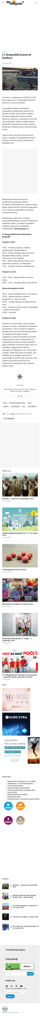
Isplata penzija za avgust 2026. (18, 788)
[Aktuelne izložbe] (20, 820)
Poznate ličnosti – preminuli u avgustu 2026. (23, 799)
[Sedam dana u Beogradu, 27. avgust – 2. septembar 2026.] (20, 624)
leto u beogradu (15, 406)
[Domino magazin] (27, 966)
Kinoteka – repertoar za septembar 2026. (24, 886)
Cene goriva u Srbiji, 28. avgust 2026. (25, 917)
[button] (3, 3)
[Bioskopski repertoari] (8, 806)
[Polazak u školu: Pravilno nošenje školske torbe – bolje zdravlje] (5, 896)
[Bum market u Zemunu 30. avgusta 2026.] (20, 590)
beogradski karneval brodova (17, 403)
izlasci (29, 403)
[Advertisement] (20, 26)
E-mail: (24, 988)
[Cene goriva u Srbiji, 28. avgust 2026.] (5, 916)
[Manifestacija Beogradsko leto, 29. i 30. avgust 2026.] (20, 519)
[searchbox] (16, 974)
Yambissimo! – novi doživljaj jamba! (20, 783)
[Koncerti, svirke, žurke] (8, 820)
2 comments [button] (10, 418)
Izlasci (4, 51)
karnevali (5, 406)
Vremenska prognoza (15, 786)
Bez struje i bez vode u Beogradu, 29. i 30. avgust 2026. (25, 927)
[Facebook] (19, 396)
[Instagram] (21, 396)
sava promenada (32, 406)
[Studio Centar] (13, 966)
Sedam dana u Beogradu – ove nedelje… (22, 781)
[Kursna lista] (16, 699)
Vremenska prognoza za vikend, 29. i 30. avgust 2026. (25, 906)
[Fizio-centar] (21, 750)
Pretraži (30, 973)
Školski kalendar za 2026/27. (17, 794)
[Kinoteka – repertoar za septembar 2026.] (20, 484)
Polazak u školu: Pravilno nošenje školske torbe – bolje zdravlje (24, 896)
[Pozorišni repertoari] (20, 806)
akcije (5, 403)
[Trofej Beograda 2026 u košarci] (20, 555)
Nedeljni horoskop (14, 797)
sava (24, 406)
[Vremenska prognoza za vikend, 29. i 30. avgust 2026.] (5, 906)
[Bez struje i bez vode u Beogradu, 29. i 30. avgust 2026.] (5, 927)
